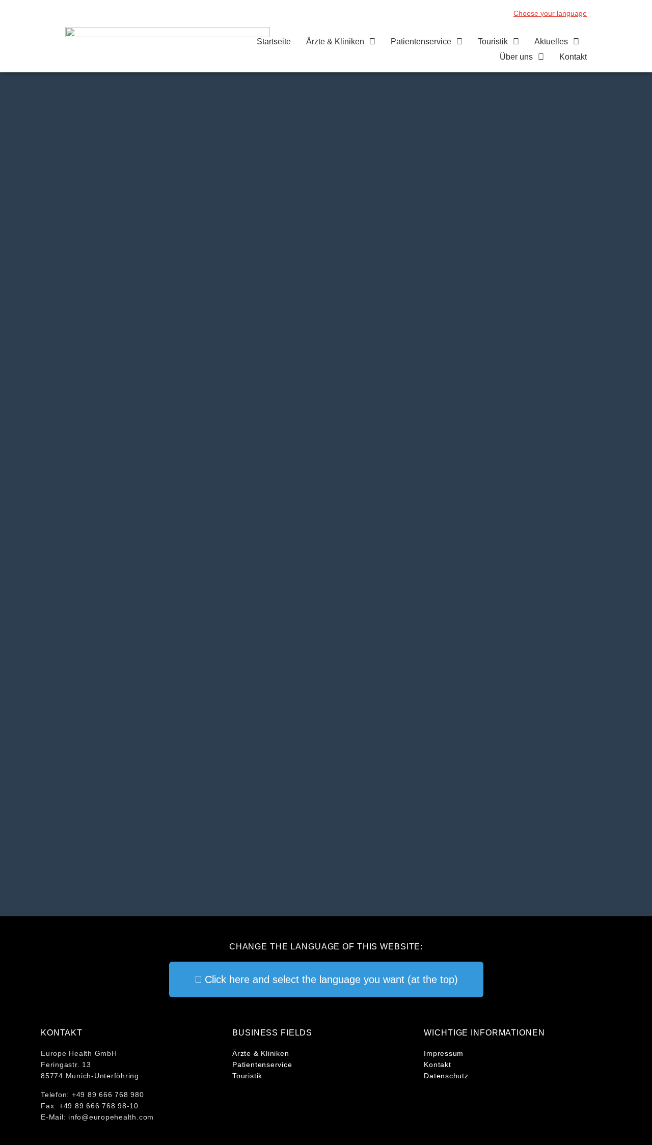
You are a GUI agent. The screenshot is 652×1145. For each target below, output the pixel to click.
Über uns (516, 56)
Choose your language (550, 13)
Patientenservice (421, 41)
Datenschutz (446, 1076)
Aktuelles (551, 41)
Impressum (444, 1053)
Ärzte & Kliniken (335, 41)
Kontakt (573, 56)
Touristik (493, 41)
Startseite (274, 41)
